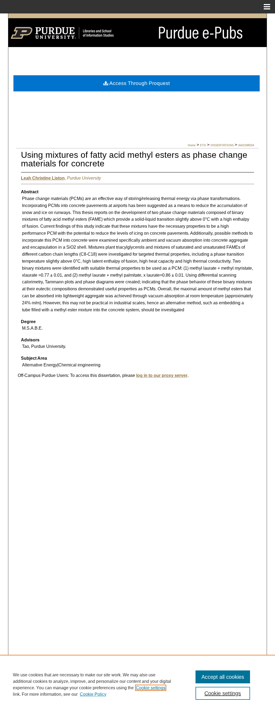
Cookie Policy (93, 694)
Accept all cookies (222, 677)
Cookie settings (150, 688)
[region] (137, 684)
